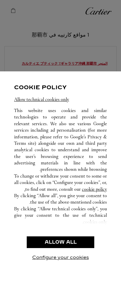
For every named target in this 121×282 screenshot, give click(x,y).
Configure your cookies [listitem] (60, 257)
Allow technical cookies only (41, 99)
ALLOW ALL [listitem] (61, 242)
